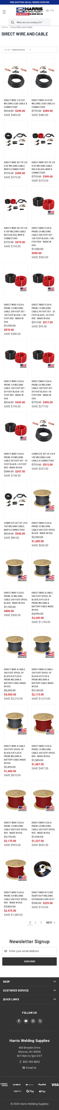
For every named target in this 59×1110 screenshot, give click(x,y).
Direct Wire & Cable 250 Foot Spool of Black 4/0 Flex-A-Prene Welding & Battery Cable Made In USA (43, 678)
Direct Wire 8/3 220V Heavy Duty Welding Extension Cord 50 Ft (43, 896)
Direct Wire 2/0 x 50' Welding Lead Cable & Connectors (43, 103)
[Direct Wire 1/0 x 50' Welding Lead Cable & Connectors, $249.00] (16, 77)
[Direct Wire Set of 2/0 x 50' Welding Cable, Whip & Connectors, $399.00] (16, 139)
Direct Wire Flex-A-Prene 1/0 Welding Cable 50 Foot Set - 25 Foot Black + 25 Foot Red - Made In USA (43, 311)
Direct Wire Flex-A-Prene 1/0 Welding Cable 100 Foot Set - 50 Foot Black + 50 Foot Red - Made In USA (15, 390)
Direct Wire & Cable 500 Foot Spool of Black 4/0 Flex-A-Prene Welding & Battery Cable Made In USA (15, 678)
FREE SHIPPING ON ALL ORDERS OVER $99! (29, 2)
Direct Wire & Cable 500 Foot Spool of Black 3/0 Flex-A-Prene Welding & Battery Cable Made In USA (43, 601)
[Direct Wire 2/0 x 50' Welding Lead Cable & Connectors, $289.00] (43, 77)
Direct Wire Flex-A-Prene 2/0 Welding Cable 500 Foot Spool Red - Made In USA (16, 897)
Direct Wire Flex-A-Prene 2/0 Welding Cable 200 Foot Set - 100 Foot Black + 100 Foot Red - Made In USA (43, 237)
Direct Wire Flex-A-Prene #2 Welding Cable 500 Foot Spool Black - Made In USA (43, 528)
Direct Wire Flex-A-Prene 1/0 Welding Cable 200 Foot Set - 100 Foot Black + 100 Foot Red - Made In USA (15, 313)
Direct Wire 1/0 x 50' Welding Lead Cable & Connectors (15, 103)
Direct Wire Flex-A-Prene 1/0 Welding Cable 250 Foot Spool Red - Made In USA (43, 751)
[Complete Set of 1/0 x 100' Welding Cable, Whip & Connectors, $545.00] (16, 500)
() (52, 10)
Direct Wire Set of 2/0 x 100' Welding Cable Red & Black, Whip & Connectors (15, 233)
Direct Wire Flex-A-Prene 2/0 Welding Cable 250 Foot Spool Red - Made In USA (43, 827)
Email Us (31, 1067)
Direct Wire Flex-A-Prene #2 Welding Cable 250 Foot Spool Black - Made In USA (16, 598)
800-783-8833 (31, 1061)
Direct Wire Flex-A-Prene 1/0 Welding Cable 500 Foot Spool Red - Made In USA (16, 827)
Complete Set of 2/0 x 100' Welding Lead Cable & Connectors (43, 457)
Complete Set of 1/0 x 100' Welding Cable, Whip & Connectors (15, 526)
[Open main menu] (4, 12)
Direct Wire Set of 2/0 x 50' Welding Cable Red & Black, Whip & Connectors (43, 167)
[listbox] (22, 50)
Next (49, 922)
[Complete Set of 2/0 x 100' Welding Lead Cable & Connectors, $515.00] (43, 431)
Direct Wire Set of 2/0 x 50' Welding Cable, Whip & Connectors (15, 166)
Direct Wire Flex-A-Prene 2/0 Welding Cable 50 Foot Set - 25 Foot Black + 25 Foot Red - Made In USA (15, 460)
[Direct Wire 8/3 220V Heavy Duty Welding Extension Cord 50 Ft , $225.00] (43, 869)
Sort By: (7, 50)
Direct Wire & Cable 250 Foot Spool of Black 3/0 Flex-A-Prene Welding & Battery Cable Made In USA (15, 755)
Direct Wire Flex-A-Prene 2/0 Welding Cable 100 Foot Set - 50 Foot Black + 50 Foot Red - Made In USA (42, 390)
